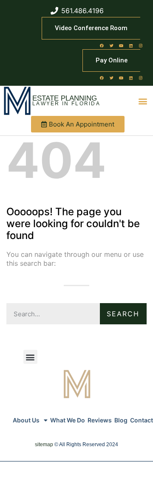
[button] (143, 101)
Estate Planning (64, 98)
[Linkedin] (131, 45)
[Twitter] (111, 45)
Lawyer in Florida (66, 104)
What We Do (67, 420)
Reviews (100, 420)
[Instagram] (140, 45)
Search (123, 313)
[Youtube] (121, 45)
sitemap (44, 444)
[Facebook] (101, 45)
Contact (141, 420)
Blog (121, 420)
